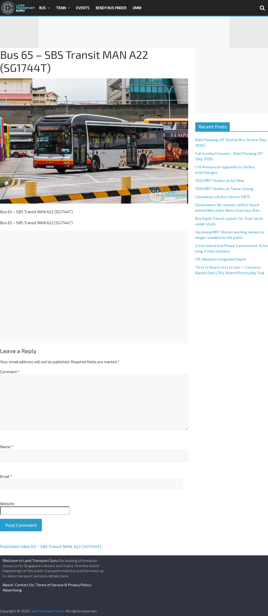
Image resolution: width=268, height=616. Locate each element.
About (8, 585)
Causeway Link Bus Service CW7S (222, 196)
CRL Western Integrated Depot (220, 259)
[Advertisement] (134, 32)
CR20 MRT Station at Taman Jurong (224, 188)
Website (7, 503)
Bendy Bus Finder (111, 7)
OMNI (137, 7)
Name (6, 446)
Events (83, 7)
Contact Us (24, 585)
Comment (10, 371)
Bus (42, 7)
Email (6, 476)
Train (61, 7)
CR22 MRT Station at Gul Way (219, 180)
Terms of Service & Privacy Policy (63, 585)
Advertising (12, 590)
